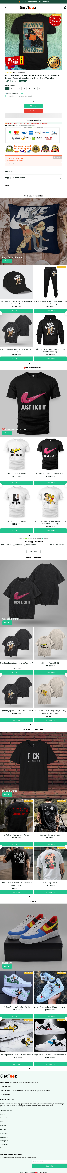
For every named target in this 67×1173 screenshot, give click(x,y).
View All (7, 313)
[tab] (29, 415)
